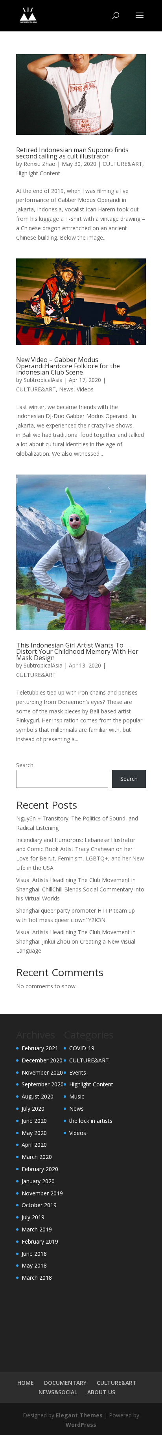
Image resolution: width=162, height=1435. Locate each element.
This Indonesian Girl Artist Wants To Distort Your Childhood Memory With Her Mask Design (77, 651)
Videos (85, 389)
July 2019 (33, 1217)
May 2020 (34, 1133)
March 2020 (37, 1156)
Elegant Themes (79, 1415)
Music (76, 1096)
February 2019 (40, 1241)
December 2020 (42, 1060)
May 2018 (34, 1265)
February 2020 (40, 1169)
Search (24, 765)
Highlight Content (38, 173)
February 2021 (40, 1048)
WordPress (81, 1424)
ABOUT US (101, 1392)
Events (77, 1072)
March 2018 (37, 1277)
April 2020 (34, 1144)
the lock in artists (90, 1120)
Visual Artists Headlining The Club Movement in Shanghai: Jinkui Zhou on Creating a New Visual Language (76, 941)
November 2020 (42, 1072)
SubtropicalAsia (43, 380)
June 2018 (34, 1253)
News (66, 389)
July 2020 (33, 1108)
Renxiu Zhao (39, 163)
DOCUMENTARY (65, 1382)
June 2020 (34, 1120)
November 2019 (42, 1193)
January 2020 (38, 1181)
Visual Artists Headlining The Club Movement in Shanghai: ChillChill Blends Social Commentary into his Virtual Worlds (80, 889)
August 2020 (37, 1096)
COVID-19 (81, 1048)
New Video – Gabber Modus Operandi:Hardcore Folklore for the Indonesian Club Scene (68, 365)
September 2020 (43, 1084)
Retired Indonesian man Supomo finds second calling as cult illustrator (72, 153)
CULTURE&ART (122, 163)
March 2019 (37, 1229)
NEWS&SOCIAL (58, 1392)
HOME (25, 1382)
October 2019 (39, 1205)
